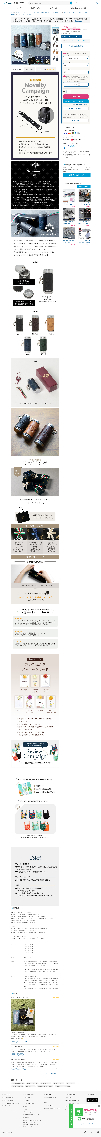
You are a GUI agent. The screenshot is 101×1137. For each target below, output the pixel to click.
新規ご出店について (49, 1097)
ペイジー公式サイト (82, 156)
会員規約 (25, 1109)
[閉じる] (99, 1106)
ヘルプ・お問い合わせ (7, 1100)
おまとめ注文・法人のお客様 (78, 8)
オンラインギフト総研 (28, 1103)
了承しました (73, 84)
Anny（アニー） (69, 1097)
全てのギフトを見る (83, 186)
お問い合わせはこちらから (76, 175)
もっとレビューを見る (51, 1073)
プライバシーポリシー (28, 1112)
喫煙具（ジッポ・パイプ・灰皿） (45, 1086)
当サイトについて (27, 1097)
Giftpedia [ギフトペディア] (72, 1100)
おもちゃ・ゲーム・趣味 (32, 1083)
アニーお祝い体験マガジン (72, 1103)
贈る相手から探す (35, 8)
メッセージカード (67, 69)
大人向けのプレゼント (45, 1083)
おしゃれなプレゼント (58, 1083)
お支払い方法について (7, 1097)
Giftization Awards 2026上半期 (51, 1108)
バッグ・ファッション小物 (18, 1083)
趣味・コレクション (30, 1086)
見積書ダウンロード (76, 120)
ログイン (76, 2)
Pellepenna (77, 21)
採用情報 (25, 1117)
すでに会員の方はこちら (87, 1124)
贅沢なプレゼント (70, 1083)
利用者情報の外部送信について (31, 1114)
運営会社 (25, 1100)
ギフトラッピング (67, 62)
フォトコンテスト (48, 1105)
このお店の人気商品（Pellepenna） (72, 183)
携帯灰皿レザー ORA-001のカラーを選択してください (76, 54)
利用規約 (25, 1106)
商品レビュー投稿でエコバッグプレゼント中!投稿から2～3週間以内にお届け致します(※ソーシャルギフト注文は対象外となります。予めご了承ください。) (76, 78)
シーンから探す (18, 8)
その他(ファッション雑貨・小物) (63, 1086)
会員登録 (82, 2)
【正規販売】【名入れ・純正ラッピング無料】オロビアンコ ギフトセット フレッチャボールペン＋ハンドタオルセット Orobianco (84, 222)
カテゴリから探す (53, 8)
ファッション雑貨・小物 (17, 1086)
